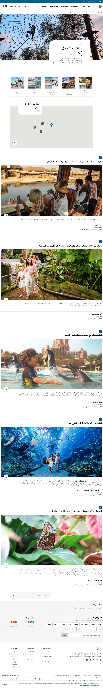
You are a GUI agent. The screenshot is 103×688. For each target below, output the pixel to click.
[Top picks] (22, 6)
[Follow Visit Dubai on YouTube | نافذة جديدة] (87, 660)
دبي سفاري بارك (97, 225)
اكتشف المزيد (56, 608)
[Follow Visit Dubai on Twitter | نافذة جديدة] (90, 660)
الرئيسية (89, 6)
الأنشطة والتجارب (74, 6)
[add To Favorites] (53, 63)
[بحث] (26, 6)
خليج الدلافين (97, 402)
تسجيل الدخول (13, 6)
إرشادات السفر (88, 1)
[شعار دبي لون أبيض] (98, 649)
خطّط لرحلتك (44, 6)
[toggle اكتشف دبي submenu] (80, 6)
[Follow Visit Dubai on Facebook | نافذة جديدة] (100, 660)
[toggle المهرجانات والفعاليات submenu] (49, 6)
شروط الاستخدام (9, 678)
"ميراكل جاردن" (79, 571)
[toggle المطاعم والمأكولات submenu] (60, 6)
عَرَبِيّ (19, 6)
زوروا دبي (100, 12)
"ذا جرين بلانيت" (96, 314)
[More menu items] (38, 6)
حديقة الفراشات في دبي (94, 580)
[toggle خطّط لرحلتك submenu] (41, 6)
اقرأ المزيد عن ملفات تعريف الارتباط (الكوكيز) (89, 685)
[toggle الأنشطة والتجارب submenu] (70, 6)
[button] (5, 684)
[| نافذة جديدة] (97, 660)
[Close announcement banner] (2, 1)
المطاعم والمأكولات (64, 6)
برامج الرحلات (84, 12)
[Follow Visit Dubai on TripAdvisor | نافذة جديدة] (93, 660)
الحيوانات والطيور (45, 304)
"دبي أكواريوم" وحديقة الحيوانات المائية (89, 490)
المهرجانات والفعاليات (54, 6)
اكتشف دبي (83, 6)
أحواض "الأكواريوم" (81, 481)
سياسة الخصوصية (18, 678)
